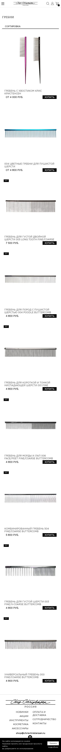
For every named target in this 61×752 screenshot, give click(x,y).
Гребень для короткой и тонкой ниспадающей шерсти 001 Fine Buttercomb (27, 385)
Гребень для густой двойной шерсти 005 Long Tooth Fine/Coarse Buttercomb (29, 239)
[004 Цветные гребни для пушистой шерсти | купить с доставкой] (30, 133)
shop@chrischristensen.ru (30, 733)
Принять (53, 743)
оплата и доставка (39, 713)
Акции (24, 716)
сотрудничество (44, 719)
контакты (39, 723)
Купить (49, 97)
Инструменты (18, 720)
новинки (22, 712)
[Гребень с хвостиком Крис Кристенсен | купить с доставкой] (30, 60)
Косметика (20, 724)
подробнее (53, 747)
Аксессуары (20, 728)
